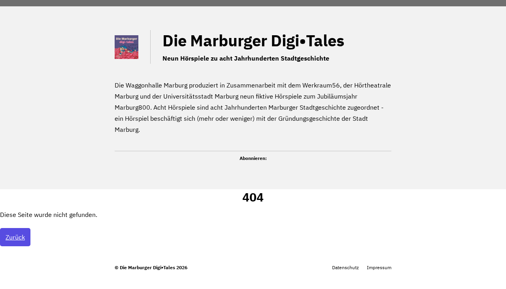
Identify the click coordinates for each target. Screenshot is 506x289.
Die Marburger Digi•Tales (253, 40)
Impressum (379, 267)
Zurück (15, 237)
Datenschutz (345, 267)
